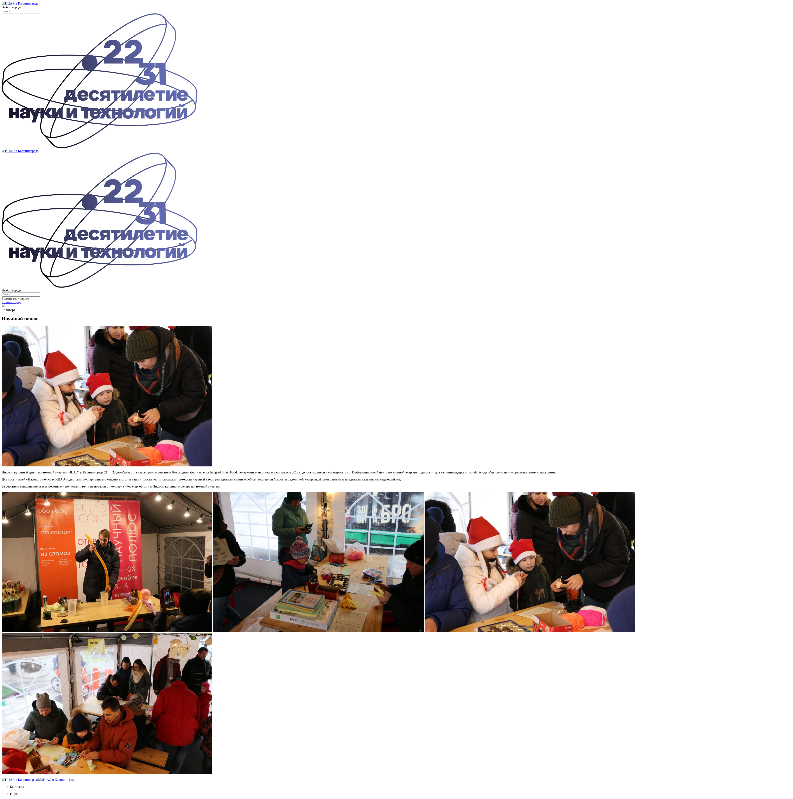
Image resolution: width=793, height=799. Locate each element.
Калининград (11, 302)
